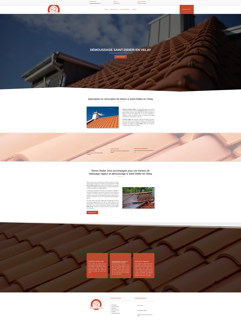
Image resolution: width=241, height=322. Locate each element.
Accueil (106, 9)
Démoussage (114, 305)
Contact (134, 9)
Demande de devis (186, 9)
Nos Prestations (124, 9)
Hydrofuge (113, 311)
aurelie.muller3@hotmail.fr (95, 3)
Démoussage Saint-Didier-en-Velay (120, 50)
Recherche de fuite (115, 306)
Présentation (114, 9)
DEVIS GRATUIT (120, 56)
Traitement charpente (115, 313)
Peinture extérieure (115, 309)
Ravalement (113, 308)
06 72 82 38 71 (117, 3)
